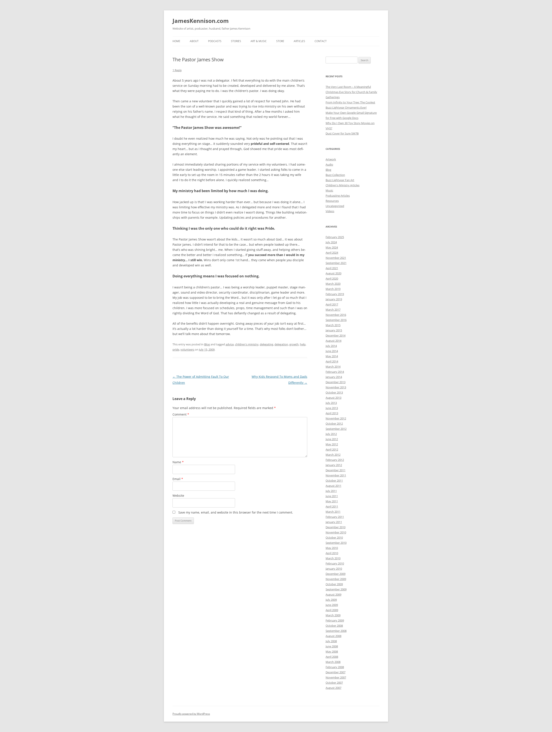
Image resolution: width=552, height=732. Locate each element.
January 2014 (334, 377)
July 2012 (331, 434)
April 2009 (332, 610)
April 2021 (332, 268)
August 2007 (333, 688)
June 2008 (332, 646)
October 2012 (334, 423)
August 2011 (333, 486)
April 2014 (332, 361)
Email (177, 479)
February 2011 (335, 517)
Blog (207, 344)
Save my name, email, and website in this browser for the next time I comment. (235, 512)
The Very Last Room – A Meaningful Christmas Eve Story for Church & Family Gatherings (351, 92)
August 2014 (333, 341)
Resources (332, 201)
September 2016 (336, 320)
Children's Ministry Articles (342, 185)
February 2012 (335, 460)
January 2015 (334, 330)
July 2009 (331, 600)
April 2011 (332, 506)
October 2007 (334, 683)
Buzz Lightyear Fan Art (340, 180)
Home (176, 41)
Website (178, 495)
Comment (180, 414)
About (194, 41)
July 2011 (331, 491)
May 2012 (332, 444)
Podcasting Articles (338, 196)
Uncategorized (335, 206)
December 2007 (335, 672)
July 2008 (331, 641)
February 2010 (335, 563)
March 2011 (333, 512)
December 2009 (335, 574)
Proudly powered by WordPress (191, 714)
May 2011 (332, 501)
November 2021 (336, 258)
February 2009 (335, 620)
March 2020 (333, 284)
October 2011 (334, 480)
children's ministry (247, 344)
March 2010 (333, 558)
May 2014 (332, 356)
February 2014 (335, 372)
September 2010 (336, 543)
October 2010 (334, 537)
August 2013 (333, 398)
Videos (330, 211)
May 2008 (332, 651)
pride (175, 349)
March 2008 (333, 662)
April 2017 (332, 304)
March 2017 (333, 309)
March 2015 (333, 325)
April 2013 (332, 413)
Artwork (331, 159)
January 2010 (334, 569)
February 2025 (335, 237)
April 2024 (332, 253)
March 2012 (333, 455)
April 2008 (332, 657)
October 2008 (334, 626)
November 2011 (336, 475)
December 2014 (335, 335)
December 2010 (335, 527)
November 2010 (336, 532)
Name (178, 462)
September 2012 (336, 429)
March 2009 (333, 615)
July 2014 (331, 346)
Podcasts (214, 41)
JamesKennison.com (200, 21)
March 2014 (333, 366)
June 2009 (332, 605)
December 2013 (335, 382)
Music (329, 190)
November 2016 (336, 315)
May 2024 (332, 247)
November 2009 (336, 579)
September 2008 (336, 631)
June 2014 (332, 351)
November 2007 (336, 677)
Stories (236, 41)
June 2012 (332, 439)
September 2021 (336, 263)
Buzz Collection (335, 175)
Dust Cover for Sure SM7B (342, 133)
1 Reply (177, 70)
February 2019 (335, 294)
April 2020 (332, 278)
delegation (281, 344)
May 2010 (332, 548)
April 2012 (332, 449)
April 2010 (332, 553)
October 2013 (334, 392)
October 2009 (334, 584)
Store (280, 41)
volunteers (187, 349)
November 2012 (336, 418)
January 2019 (334, 299)
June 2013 (332, 408)
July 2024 (331, 242)
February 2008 (335, 667)
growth (294, 344)
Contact (321, 41)
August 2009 (333, 594)
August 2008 (333, 636)
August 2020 (333, 273)
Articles (299, 41)
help (303, 344)
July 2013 (331, 403)
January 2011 (334, 522)
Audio (329, 164)
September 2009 (336, 589)
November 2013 (336, 387)
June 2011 (332, 496)
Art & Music (259, 41)
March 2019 (333, 289)
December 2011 (335, 470)
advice (230, 344)
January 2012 (334, 465)
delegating (266, 344)
